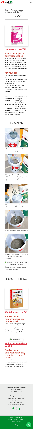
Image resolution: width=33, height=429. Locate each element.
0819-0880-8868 (18, 402)
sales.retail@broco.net (18, 404)
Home (7, 10)
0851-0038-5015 (17, 392)
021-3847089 (18, 390)
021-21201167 (18, 400)
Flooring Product (17, 10)
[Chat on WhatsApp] (28, 424)
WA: (11, 402)
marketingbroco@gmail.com (16, 396)
